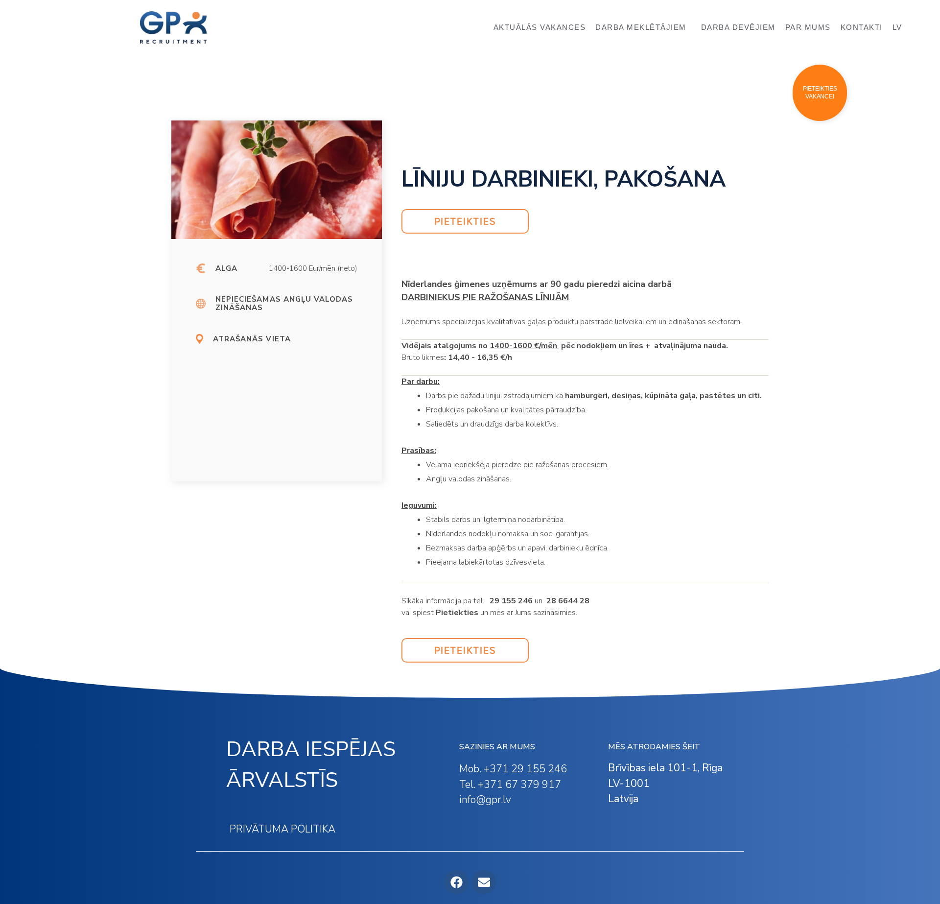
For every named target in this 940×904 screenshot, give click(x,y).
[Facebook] (456, 882)
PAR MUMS (808, 27)
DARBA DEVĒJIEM (738, 27)
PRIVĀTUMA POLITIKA (282, 829)
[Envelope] (483, 882)
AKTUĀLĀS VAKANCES (540, 27)
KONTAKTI (862, 27)
